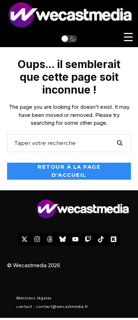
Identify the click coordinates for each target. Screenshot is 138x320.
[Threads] (50, 239)
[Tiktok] (100, 239)
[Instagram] (37, 239)
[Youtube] (75, 239)
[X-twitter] (24, 239)
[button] (69, 38)
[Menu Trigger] (128, 37)
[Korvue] (113, 239)
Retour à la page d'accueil (69, 170)
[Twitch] (88, 239)
